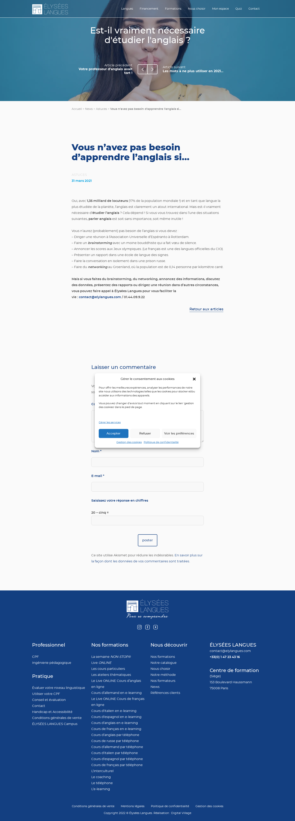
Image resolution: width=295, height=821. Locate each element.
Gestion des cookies (129, 442)
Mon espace (220, 8)
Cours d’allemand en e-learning (116, 692)
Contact (254, 8)
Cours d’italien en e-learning (113, 711)
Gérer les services (110, 422)
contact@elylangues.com (100, 297)
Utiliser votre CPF (46, 693)
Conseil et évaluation (49, 700)
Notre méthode (163, 674)
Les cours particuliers (108, 668)
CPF (35, 656)
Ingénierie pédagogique (51, 662)
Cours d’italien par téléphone (114, 753)
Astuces (101, 109)
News (89, 109)
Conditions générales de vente (57, 718)
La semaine (111, 656)
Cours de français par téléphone (117, 765)
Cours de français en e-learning (116, 729)
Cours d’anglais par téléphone (115, 735)
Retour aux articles (206, 309)
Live (101, 662)
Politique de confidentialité (161, 442)
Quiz (238, 8)
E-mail (97, 476)
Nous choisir (196, 8)
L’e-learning (100, 789)
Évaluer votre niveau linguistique (58, 687)
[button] (194, 379)
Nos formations (163, 656)
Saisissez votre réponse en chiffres (119, 500)
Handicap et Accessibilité (52, 712)
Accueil (77, 109)
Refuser (145, 433)
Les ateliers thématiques (111, 674)
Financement (149, 8)
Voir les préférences (179, 433)
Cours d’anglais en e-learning (114, 723)
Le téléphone (102, 783)
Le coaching (101, 777)
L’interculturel (102, 771)
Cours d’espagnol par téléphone (117, 759)
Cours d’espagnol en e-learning (116, 717)
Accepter (113, 433)
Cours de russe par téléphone (115, 741)
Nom (96, 451)
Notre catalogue (164, 662)
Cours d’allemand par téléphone (117, 747)
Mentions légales (132, 806)
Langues (127, 8)
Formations (173, 8)
